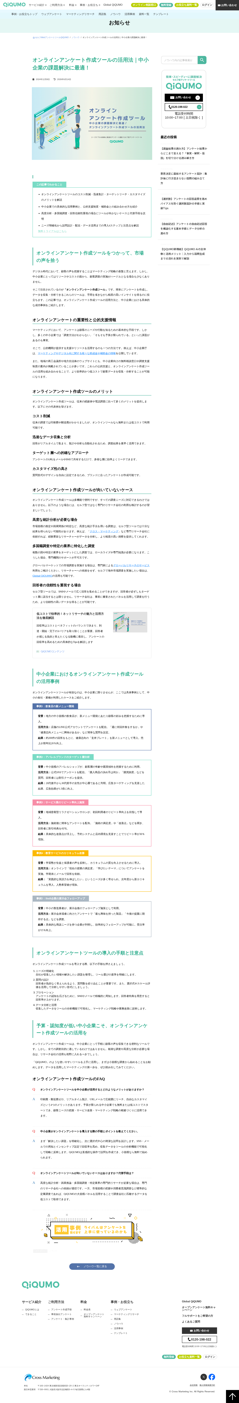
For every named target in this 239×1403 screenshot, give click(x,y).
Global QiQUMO (112, 5)
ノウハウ (76, 37)
